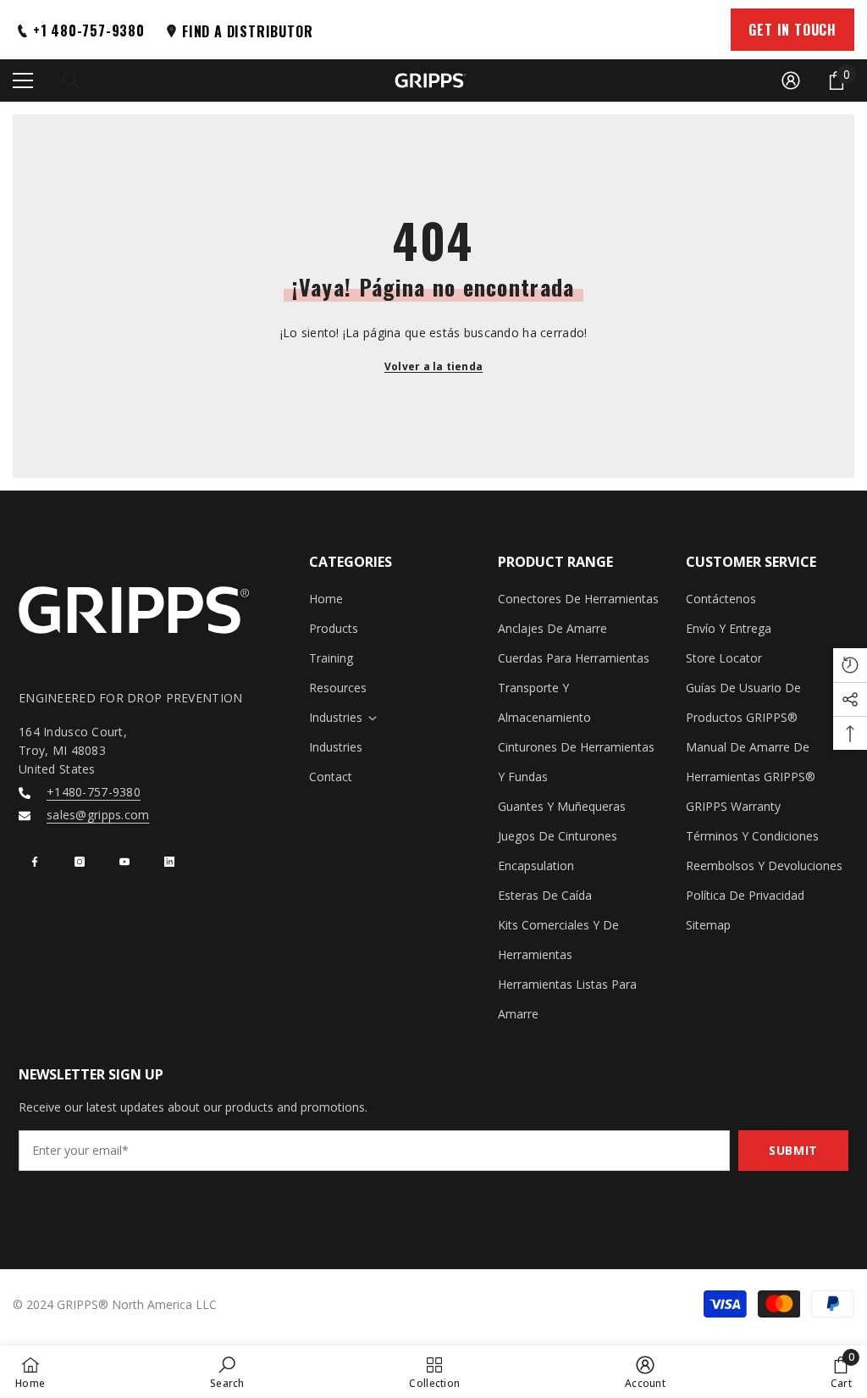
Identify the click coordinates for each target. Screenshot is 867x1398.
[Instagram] (80, 862)
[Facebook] (35, 862)
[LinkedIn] (169, 862)
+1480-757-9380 (94, 792)
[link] (227, 1372)
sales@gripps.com (98, 815)
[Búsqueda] (71, 80)
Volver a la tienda (433, 366)
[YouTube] (124, 862)
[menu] (23, 80)
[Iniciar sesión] (791, 80)
